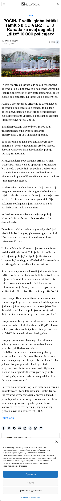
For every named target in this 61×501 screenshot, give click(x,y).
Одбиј (31, 482)
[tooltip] (3, 428)
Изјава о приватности (30, 497)
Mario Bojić (11, 40)
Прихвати (30, 474)
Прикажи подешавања (30, 490)
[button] (56, 441)
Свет (30, 15)
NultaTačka (8, 418)
